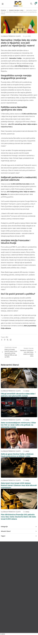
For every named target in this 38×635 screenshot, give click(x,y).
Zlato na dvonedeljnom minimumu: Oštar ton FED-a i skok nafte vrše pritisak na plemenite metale (18, 425)
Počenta (3, 10)
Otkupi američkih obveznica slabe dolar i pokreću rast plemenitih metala (18, 395)
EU (7, 337)
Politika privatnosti (19, 629)
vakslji (27, 391)
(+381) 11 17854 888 (9, 617)
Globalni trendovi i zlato (16, 10)
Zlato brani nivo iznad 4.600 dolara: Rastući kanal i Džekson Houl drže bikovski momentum (19, 485)
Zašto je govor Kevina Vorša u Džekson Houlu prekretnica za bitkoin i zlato (17, 455)
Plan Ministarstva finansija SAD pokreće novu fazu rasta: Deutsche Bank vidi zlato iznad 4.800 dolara (18, 516)
